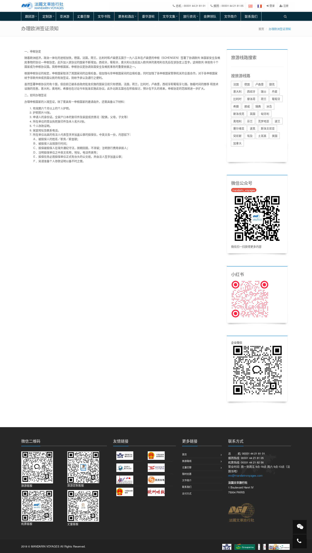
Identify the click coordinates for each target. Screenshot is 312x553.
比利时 (237, 99)
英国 (252, 114)
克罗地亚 (263, 121)
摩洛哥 (251, 99)
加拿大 (237, 143)
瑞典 (258, 106)
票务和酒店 (126, 16)
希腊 (236, 106)
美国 (274, 136)
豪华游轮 (148, 16)
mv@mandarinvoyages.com (245, 475)
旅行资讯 (189, 16)
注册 (285, 5)
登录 (272, 5)
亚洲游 (64, 16)
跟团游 (30, 16)
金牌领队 (210, 16)
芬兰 (250, 121)
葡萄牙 (276, 99)
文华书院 (104, 16)
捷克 (272, 84)
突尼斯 (237, 136)
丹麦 (274, 91)
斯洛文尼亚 (268, 128)
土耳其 (262, 136)
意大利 (237, 91)
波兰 (277, 121)
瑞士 (263, 91)
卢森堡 (259, 84)
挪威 (247, 106)
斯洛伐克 (238, 114)
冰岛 (269, 106)
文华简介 (230, 16)
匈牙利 (265, 114)
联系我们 (251, 16)
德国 (247, 84)
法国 (236, 84)
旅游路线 (186, 461)
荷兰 (263, 99)
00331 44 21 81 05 (232, 5)
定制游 (47, 16)
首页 (261, 29)
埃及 (250, 136)
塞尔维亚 (238, 128)
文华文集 (169, 16)
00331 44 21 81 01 (195, 5)
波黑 (252, 128)
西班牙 (251, 91)
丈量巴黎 (83, 16)
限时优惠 (186, 474)
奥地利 (237, 121)
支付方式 (186, 493)
